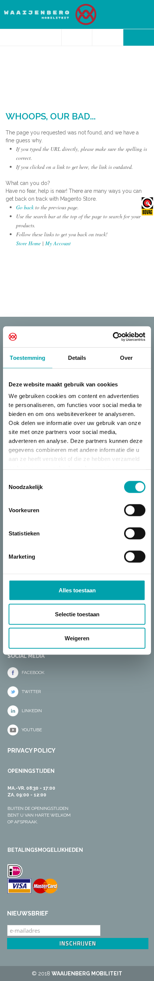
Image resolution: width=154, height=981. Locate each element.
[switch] (134, 510)
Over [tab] (126, 357)
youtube (32, 729)
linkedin (32, 710)
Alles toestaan (77, 590)
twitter (31, 691)
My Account (58, 243)
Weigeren (77, 638)
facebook (33, 672)
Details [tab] (77, 357)
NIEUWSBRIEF (27, 913)
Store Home (28, 243)
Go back (25, 207)
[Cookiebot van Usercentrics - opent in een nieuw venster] (112, 337)
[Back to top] (77, 300)
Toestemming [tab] (27, 357)
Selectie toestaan (77, 614)
